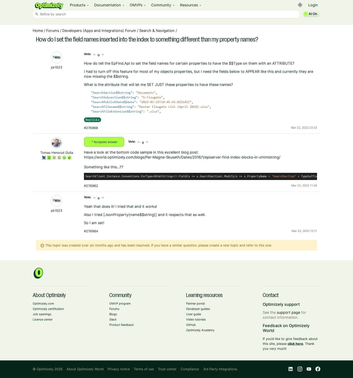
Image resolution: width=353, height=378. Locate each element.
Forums (52, 30)
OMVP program (120, 303)
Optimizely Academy (200, 330)
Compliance (190, 369)
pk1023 (56, 67)
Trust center (167, 369)
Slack (113, 319)
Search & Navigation (157, 30)
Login (313, 5)
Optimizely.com (43, 303)
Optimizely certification (48, 308)
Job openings (42, 314)
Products (79, 5)
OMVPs (138, 5)
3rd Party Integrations (220, 369)
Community (163, 5)
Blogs (113, 314)
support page (288, 312)
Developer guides (198, 308)
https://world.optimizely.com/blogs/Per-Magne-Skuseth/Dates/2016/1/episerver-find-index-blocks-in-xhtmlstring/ (182, 157)
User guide (193, 314)
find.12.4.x (92, 120)
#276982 (91, 186)
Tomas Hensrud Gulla (56, 153)
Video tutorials (196, 319)
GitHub (191, 324)
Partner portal (195, 303)
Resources (191, 5)
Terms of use (144, 369)
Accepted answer (104, 142)
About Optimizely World (85, 369)
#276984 (91, 231)
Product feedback (121, 324)
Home (38, 30)
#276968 (91, 128)
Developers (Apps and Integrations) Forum (99, 30)
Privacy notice (119, 369)
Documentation (109, 5)
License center (43, 319)
